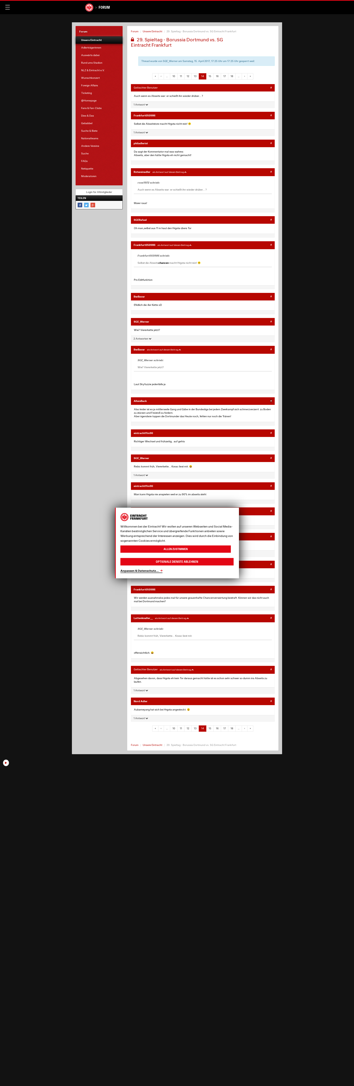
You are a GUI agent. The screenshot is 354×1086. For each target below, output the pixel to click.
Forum (104, 7)
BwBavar (139, 296)
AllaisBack (140, 400)
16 (217, 76)
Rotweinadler (142, 171)
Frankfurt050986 (144, 115)
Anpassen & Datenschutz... (139, 570)
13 (195, 76)
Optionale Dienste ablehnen (177, 561)
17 (224, 76)
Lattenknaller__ (143, 618)
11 (181, 76)
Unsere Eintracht (152, 31)
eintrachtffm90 (143, 433)
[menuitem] (99, 40)
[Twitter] (86, 205)
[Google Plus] (93, 205)
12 (188, 76)
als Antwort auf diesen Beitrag (168, 172)
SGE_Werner (141, 321)
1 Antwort (139, 104)
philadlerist (141, 143)
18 (231, 76)
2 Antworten (141, 338)
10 (173, 76)
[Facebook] (80, 205)
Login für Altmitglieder (99, 192)
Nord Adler (141, 701)
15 (210, 76)
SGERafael (140, 219)
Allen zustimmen (176, 549)
